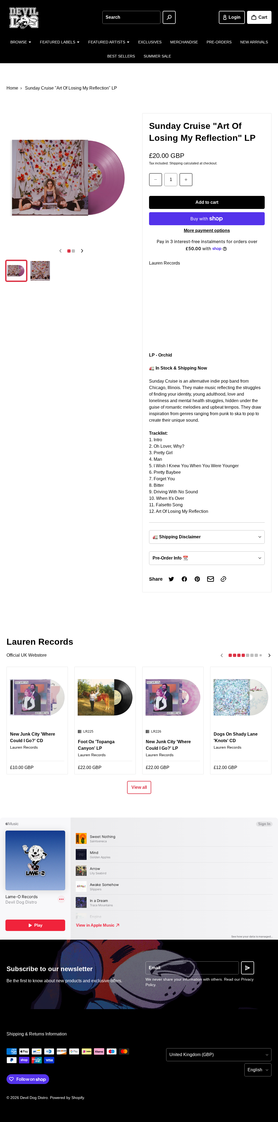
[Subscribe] (247, 967)
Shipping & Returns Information (37, 1034)
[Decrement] (155, 179)
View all (139, 787)
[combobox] (131, 17)
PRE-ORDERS (219, 42)
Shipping (176, 163)
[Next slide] (82, 251)
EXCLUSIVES (150, 42)
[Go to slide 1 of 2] (16, 271)
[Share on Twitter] (171, 579)
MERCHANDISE (184, 42)
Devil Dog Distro (34, 1097)
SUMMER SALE (157, 56)
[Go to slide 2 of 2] (40, 271)
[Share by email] (210, 579)
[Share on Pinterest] (197, 579)
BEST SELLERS (121, 56)
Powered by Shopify (67, 1097)
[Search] (169, 17)
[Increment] (185, 179)
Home (12, 88)
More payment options (207, 230)
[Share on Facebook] (184, 579)
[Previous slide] (60, 251)
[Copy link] (223, 579)
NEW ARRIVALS (254, 42)
